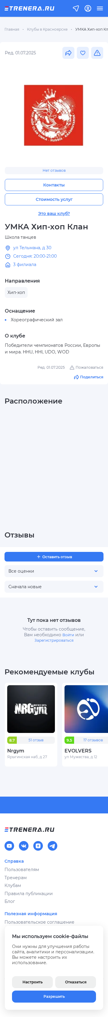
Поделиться (91, 377)
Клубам (12, 885)
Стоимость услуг (54, 199)
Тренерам (15, 877)
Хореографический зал (37, 319)
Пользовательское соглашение (39, 922)
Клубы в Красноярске (47, 29)
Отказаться (75, 982)
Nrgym (15, 751)
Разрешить (54, 996)
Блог (9, 901)
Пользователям (21, 869)
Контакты (54, 185)
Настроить (32, 982)
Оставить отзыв (57, 557)
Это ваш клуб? (54, 213)
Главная (11, 29)
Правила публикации (28, 893)
